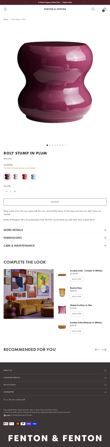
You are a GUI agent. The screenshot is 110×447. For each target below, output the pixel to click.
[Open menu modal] (5, 9)
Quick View (76, 279)
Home (6, 19)
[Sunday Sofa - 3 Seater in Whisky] (62, 275)
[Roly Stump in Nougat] (16, 176)
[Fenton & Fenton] (55, 9)
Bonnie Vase (76, 288)
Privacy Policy (52, 410)
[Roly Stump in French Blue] (34, 176)
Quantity (7, 185)
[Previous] (26, 2)
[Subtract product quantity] (6, 191)
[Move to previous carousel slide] (97, 349)
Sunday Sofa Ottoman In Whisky (86, 322)
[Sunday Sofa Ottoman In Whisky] (62, 327)
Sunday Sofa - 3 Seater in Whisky (86, 270)
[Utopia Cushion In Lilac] (62, 310)
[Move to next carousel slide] (104, 349)
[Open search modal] (93, 9)
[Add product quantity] (14, 191)
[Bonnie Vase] (62, 292)
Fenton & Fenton (23, 410)
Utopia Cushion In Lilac (81, 305)
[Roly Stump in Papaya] (25, 176)
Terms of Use (40, 410)
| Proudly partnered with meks (21, 415)
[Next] (84, 2)
